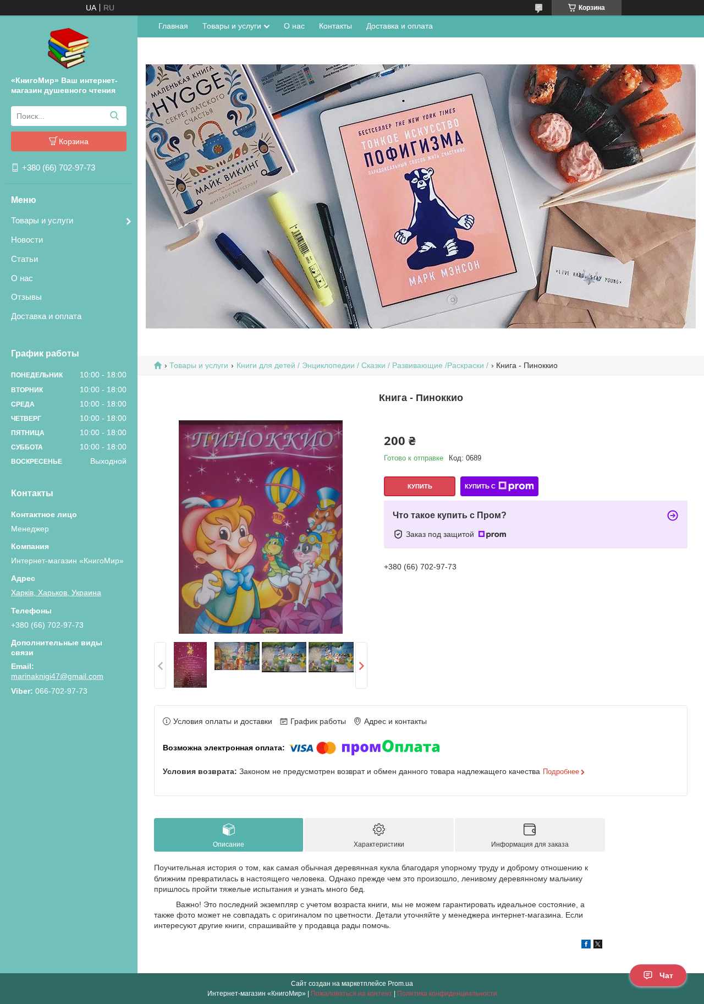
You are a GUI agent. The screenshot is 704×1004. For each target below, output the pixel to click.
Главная (173, 25)
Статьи (24, 259)
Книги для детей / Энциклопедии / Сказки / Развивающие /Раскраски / (362, 365)
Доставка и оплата (46, 316)
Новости (27, 239)
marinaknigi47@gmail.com (57, 676)
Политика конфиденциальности (447, 993)
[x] (597, 945)
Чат (666, 975)
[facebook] (586, 945)
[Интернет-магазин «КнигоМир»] (69, 47)
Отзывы (26, 296)
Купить (420, 486)
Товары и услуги (42, 220)
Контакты (335, 25)
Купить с (480, 486)
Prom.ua (400, 983)
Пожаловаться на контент (351, 993)
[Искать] (114, 116)
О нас (22, 278)
